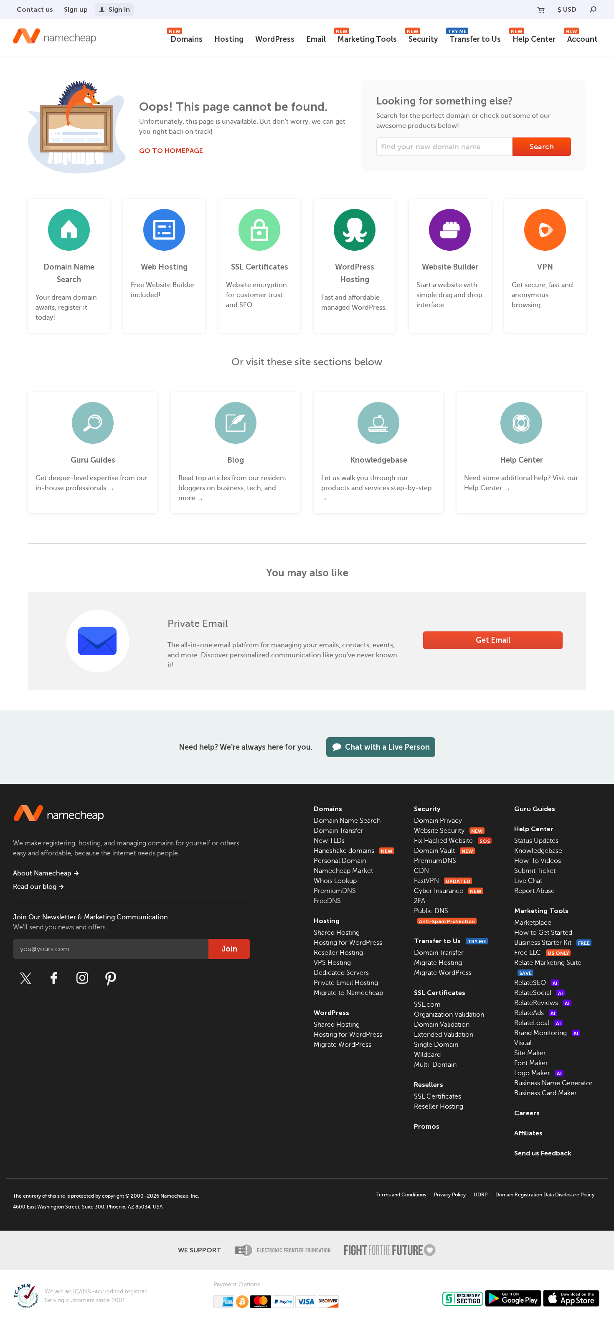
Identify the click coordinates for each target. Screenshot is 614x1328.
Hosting (229, 39)
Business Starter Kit (552, 942)
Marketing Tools (366, 38)
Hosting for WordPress (348, 942)
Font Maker (531, 1063)
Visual (523, 1043)
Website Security (448, 830)
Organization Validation (449, 1014)
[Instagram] (82, 978)
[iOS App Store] (571, 1298)
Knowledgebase (538, 851)
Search (542, 146)
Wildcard (427, 1054)
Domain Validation (441, 1024)
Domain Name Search (347, 820)
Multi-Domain (435, 1065)
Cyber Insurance (448, 891)
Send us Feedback (542, 1153)
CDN (421, 871)
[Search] (593, 10)
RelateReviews (542, 1003)
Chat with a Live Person (387, 747)
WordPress (274, 39)
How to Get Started (543, 932)
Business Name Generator (553, 1083)
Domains (186, 38)
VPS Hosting (332, 963)
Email (316, 39)
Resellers (428, 1085)
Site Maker (530, 1053)
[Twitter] (25, 978)
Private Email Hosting (346, 983)
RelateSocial (538, 993)
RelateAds (535, 1013)
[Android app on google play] (513, 1298)
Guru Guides (534, 809)
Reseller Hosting (338, 953)
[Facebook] (53, 978)
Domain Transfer (338, 830)
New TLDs (329, 841)
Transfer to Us (474, 38)
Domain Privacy (438, 820)
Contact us (35, 9)
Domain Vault (443, 851)
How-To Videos (537, 861)
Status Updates (536, 841)
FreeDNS (327, 901)
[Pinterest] (110, 978)
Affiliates (528, 1133)
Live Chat (528, 881)
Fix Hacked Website (452, 841)
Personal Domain (340, 861)
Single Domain (436, 1044)
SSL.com (427, 1004)
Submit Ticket (535, 871)
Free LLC (541, 953)
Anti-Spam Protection (447, 921)
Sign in (119, 9)
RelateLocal (537, 1023)
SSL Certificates (439, 993)
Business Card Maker (545, 1093)
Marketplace (532, 922)
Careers (527, 1113)
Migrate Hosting (438, 963)
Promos (426, 1126)
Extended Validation (443, 1034)
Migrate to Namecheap (348, 993)
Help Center (533, 38)
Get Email (493, 640)
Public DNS (431, 911)
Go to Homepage (171, 151)
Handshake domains (353, 851)
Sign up (76, 9)
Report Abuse (534, 891)
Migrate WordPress (342, 1044)
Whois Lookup (335, 881)
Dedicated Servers (341, 973)
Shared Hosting (337, 932)
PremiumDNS (335, 891)
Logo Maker (538, 1073)
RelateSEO (536, 983)
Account (582, 38)
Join (229, 949)
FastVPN (442, 881)
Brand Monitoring (546, 1033)
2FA (419, 901)
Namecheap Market (343, 871)
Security (422, 38)
